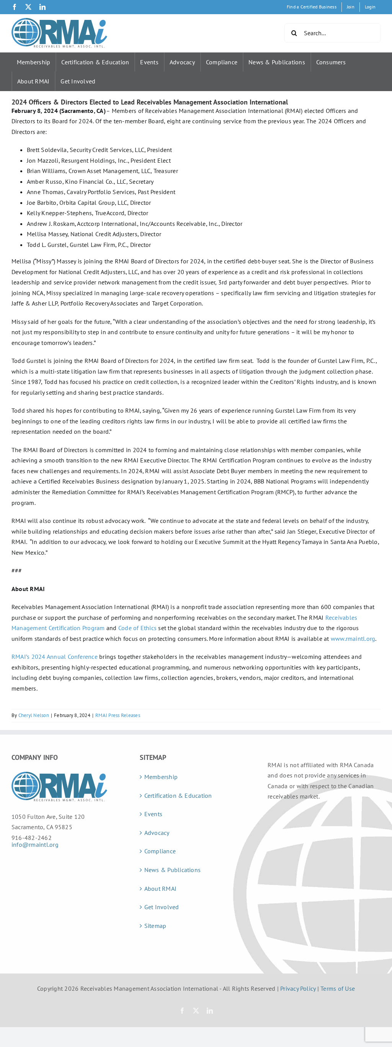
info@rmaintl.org (35, 844)
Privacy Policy (297, 988)
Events (149, 62)
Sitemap (155, 925)
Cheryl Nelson (33, 715)
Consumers (331, 62)
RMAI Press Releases (117, 715)
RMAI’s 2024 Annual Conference (54, 656)
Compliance (221, 62)
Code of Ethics (137, 628)
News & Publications (276, 62)
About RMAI (33, 81)
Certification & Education (95, 62)
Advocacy (182, 62)
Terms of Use (337, 988)
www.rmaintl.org (353, 638)
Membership (33, 62)
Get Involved (77, 81)
